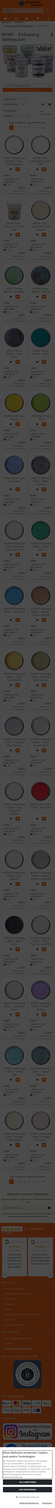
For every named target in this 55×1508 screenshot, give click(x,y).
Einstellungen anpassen (28, 1497)
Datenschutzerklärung (29, 1503)
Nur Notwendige (27, 1489)
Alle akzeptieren (27, 1482)
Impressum (47, 1503)
